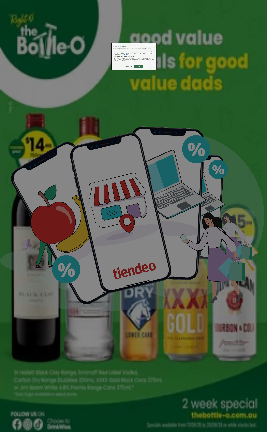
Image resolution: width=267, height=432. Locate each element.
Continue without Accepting (150, 45)
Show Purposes (128, 66)
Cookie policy (125, 54)
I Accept (138, 66)
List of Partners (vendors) (118, 61)
